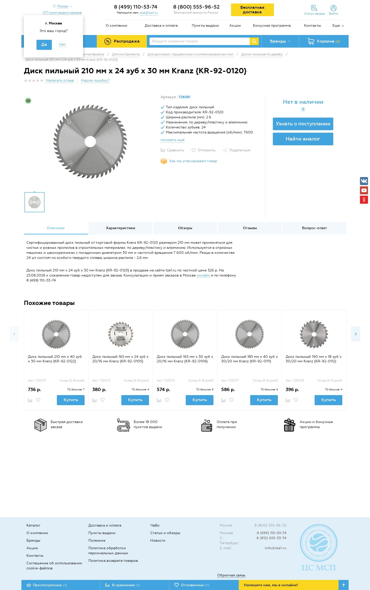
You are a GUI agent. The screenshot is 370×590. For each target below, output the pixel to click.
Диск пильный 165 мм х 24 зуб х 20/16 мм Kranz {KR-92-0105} (120, 359)
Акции (235, 25)
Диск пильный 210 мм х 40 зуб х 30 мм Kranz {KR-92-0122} (55, 359)
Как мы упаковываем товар (193, 161)
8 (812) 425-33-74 (271, 538)
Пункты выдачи (205, 25)
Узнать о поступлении (303, 124)
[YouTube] (364, 190)
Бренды (33, 540)
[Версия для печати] (343, 82)
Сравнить (175, 150)
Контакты (312, 25)
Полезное (96, 540)
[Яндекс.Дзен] (364, 200)
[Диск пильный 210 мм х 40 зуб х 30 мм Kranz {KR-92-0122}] (56, 334)
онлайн (203, 275)
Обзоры (185, 228)
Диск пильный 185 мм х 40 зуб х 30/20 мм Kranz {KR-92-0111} (249, 359)
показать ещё (172, 140)
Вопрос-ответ (314, 228)
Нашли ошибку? (95, 80)
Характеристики (120, 228)
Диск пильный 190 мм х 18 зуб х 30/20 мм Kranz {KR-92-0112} (314, 359)
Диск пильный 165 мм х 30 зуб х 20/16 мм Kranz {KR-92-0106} (185, 359)
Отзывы (250, 228)
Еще (336, 25)
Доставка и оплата (161, 25)
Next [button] (355, 333)
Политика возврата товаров (113, 561)
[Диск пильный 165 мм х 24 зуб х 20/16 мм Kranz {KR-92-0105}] (120, 334)
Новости (157, 540)
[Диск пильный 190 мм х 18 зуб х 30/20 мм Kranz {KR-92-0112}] (314, 334)
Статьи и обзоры (165, 533)
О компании (116, 25)
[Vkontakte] (364, 181)
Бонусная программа (272, 25)
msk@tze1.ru (149, 13)
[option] (90, 142)
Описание (56, 228)
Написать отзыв (60, 80)
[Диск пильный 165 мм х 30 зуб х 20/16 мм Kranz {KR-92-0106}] (185, 334)
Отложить (206, 150)
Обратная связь (231, 575)
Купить (71, 399)
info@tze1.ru (275, 548)
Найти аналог (303, 139)
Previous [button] (14, 333)
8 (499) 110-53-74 (135, 7)
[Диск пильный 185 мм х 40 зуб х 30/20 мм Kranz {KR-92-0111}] (249, 334)
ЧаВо (155, 525)
